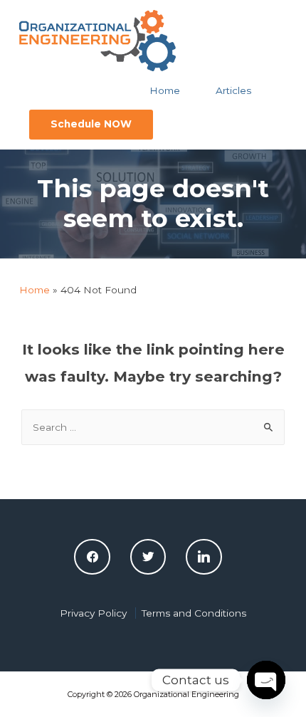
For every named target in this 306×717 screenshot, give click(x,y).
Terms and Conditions (194, 613)
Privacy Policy (93, 613)
